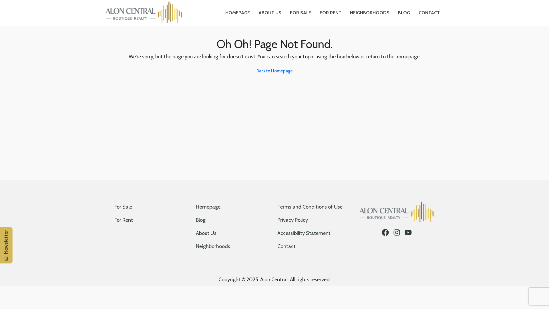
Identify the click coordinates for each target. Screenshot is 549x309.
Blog (404, 12)
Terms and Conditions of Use (310, 207)
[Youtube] (408, 232)
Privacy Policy (292, 220)
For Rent (330, 12)
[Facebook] (385, 232)
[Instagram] (396, 232)
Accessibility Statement (304, 233)
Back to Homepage (274, 71)
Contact (429, 12)
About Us (269, 12)
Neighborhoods (369, 12)
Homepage (237, 12)
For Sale (300, 12)
